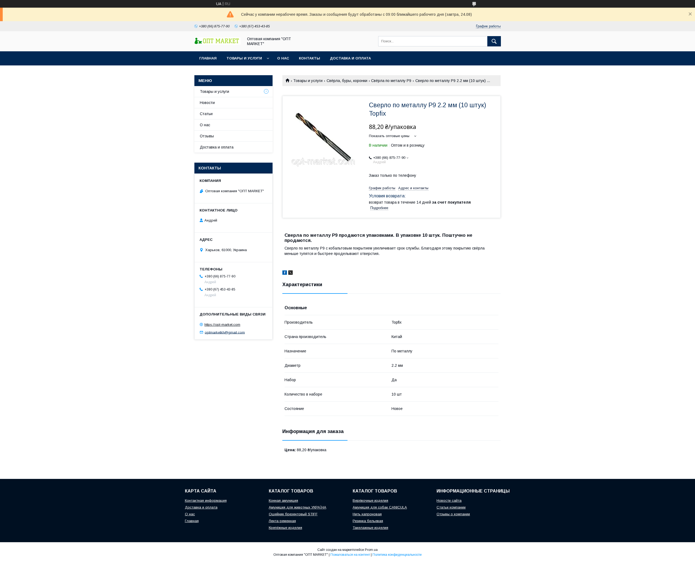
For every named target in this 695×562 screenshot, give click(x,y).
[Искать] (494, 41)
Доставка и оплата (350, 58)
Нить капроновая (367, 514)
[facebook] (284, 273)
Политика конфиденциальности (397, 555)
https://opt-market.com (222, 325)
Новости (207, 102)
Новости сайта (449, 500)
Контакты (309, 58)
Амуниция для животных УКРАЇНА (297, 507)
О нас (283, 58)
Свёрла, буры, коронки (347, 80)
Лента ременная (282, 521)
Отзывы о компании (453, 514)
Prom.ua (371, 550)
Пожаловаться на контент (350, 555)
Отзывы (207, 136)
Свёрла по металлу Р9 (391, 80)
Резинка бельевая (368, 521)
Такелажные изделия (370, 528)
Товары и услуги (244, 58)
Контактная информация (206, 500)
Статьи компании (451, 507)
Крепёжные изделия (285, 528)
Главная (208, 58)
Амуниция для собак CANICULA (380, 507)
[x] (290, 273)
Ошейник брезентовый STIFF (293, 514)
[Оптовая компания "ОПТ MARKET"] (217, 43)
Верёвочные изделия (370, 500)
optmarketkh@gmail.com (225, 332)
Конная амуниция (283, 500)
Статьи (206, 114)
